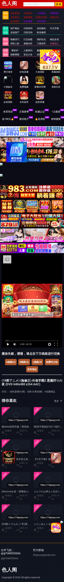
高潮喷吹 (41, 54)
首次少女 (28, 54)
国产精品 (14, 28)
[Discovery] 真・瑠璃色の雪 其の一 (20, 491)
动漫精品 (50, 391)
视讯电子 (24, 119)
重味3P (14, 50)
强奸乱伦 (41, 39)
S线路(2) (11, 362)
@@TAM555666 (9, 558)
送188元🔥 (8, 119)
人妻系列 (28, 50)
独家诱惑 (14, 54)
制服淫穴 (14, 39)
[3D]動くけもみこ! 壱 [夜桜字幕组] (20, 524)
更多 (56, 401)
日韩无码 (28, 32)
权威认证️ (40, 111)
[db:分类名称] (35, 391)
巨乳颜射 (54, 54)
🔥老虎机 (40, 119)
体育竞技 (8, 111)
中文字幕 (54, 28)
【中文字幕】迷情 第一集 (47, 459)
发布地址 (32, 369)
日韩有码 (28, 28)
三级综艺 (41, 43)
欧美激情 (41, 32)
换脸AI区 (28, 43)
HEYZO (54, 50)
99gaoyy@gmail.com (44, 555)
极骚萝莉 (41, 50)
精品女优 (54, 39)
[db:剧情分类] (18, 391)
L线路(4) (37, 362)
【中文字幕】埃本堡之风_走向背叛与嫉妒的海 (26, 459)
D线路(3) (24, 362)
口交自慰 (28, 39)
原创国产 (14, 32)
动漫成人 (54, 43)
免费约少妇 (52, 362)
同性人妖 (14, 43)
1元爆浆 (56, 111)
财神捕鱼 (56, 119)
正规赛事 (24, 111)
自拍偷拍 (41, 28)
